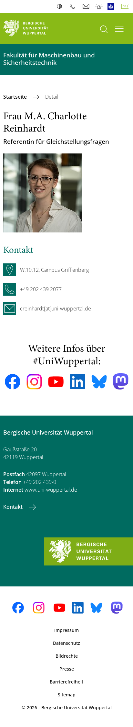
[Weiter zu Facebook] (12, 381)
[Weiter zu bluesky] (99, 381)
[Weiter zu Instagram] (34, 381)
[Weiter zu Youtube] (56, 381)
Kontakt (13, 506)
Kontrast (61, 6)
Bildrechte (67, 656)
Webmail (87, 6)
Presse (66, 669)
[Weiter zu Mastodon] (120, 381)
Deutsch (126, 6)
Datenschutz (66, 643)
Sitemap (67, 695)
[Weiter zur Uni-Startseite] (33, 28)
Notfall (99, 6)
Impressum (66, 630)
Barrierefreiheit (66, 682)
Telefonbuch (74, 6)
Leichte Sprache (112, 6)
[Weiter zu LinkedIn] (77, 381)
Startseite (15, 96)
